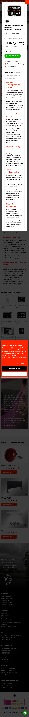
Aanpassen (13, 374)
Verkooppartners (9, 78)
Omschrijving (8, 73)
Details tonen (20, 363)
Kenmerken (17, 73)
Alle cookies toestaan (14, 368)
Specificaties (8, 76)
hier (25, 357)
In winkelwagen (13, 56)
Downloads (17, 76)
